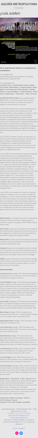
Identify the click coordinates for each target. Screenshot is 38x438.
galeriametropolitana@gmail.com (18, 415)
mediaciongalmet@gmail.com (19, 418)
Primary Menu (19, 8)
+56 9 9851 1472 (12, 413)
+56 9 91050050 (24, 413)
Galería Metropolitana (19, 4)
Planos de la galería (19, 428)
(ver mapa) (23, 411)
